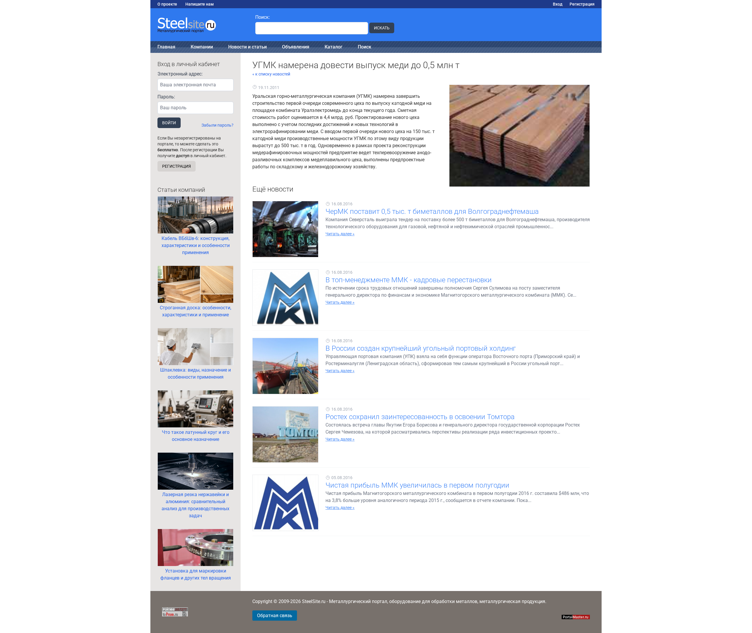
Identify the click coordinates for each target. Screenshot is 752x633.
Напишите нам (199, 4)
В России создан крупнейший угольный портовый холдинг (420, 348)
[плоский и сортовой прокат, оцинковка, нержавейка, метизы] (199, 24)
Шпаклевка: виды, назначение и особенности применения (195, 373)
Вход (558, 4)
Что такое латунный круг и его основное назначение (195, 435)
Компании (202, 47)
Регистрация (582, 4)
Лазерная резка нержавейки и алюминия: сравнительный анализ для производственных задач (195, 505)
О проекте (167, 4)
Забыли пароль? (218, 125)
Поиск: (262, 17)
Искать (382, 28)
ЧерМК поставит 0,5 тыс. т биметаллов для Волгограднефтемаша (432, 211)
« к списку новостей (271, 74)
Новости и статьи (247, 47)
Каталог (334, 47)
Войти (169, 122)
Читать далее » (340, 233)
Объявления (295, 47)
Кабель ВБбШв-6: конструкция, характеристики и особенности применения (196, 245)
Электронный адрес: (180, 74)
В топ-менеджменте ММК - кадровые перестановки (408, 280)
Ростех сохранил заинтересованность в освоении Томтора (420, 417)
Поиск (364, 47)
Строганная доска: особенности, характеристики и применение (195, 311)
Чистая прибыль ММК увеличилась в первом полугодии (417, 485)
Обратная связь (274, 615)
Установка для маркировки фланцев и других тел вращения (195, 574)
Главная (166, 47)
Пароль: (166, 97)
